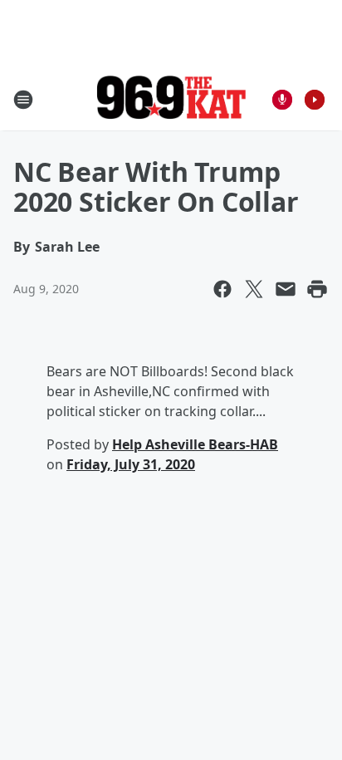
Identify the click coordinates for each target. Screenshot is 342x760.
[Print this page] (317, 289)
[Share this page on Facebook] (222, 289)
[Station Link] (171, 99)
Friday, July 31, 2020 (130, 464)
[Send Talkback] (282, 100)
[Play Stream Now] (315, 100)
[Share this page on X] (254, 289)
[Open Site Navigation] (23, 100)
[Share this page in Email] (285, 289)
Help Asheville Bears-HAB (195, 444)
